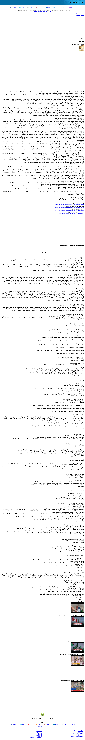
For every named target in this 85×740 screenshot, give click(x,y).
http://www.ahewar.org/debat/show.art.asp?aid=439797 (69, 207)
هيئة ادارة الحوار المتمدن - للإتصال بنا (76, 726)
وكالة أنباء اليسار (39, 728)
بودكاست (73, 7)
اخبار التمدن (40, 736)
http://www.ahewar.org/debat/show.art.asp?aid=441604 (69, 210)
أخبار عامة (40, 725)
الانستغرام (39, 7)
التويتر (22, 7)
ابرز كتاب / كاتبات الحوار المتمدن (76, 730)
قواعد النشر (80, 728)
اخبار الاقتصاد (40, 734)
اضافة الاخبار (80, 735)
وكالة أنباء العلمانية (39, 730)
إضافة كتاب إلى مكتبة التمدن (37, 738)
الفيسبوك (14, 7)
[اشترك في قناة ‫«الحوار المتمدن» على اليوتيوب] (42, 11)
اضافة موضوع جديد (79, 734)
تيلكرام (56, 7)
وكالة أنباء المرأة (39, 726)
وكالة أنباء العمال (39, 731)
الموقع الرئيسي (80, 15)
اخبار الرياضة (40, 733)
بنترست (64, 7)
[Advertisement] (44, 25)
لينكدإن (48, 7)
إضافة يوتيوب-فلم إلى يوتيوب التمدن (35, 737)
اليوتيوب (30, 7)
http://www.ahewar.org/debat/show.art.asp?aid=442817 (69, 213)
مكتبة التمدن (80, 732)
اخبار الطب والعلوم (38, 735)
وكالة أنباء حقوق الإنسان (38, 732)
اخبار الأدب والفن (39, 727)
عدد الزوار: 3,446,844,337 (78, 733)
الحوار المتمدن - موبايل (77, 13)
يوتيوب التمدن (80, 731)
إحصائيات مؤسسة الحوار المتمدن (77, 727)
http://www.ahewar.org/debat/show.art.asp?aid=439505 (69, 204)
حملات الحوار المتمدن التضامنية (77, 736)
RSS (39, 724)
